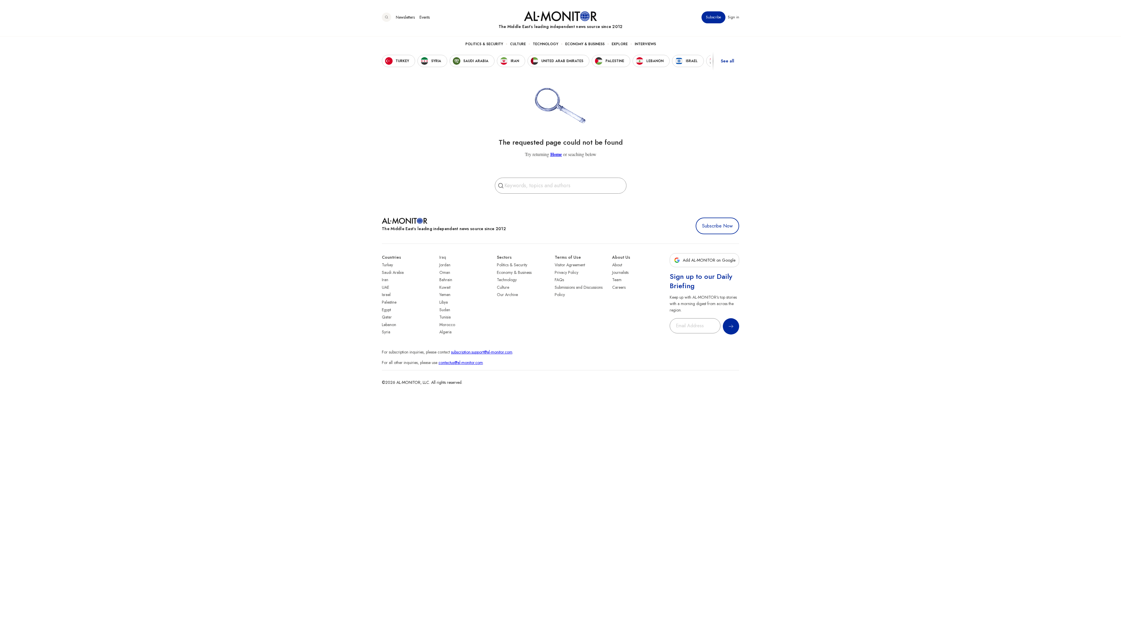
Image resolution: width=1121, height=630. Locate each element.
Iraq (442, 257)
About (617, 265)
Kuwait (444, 287)
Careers (619, 287)
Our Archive (507, 295)
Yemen (444, 295)
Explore (620, 44)
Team (617, 280)
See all (727, 61)
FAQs (559, 280)
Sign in (733, 17)
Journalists (620, 272)
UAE (385, 287)
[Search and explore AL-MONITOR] (386, 17)
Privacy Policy (566, 272)
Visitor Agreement (570, 265)
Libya (443, 302)
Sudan (444, 310)
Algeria (445, 332)
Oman (444, 272)
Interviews (645, 44)
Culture (518, 44)
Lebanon (389, 325)
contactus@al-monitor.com (460, 362)
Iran (385, 280)
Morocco (447, 325)
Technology (545, 44)
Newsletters (405, 17)
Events (424, 17)
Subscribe (713, 17)
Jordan (444, 265)
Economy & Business (585, 44)
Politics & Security (484, 44)
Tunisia (445, 317)
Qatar (387, 317)
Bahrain (445, 280)
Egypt (386, 310)
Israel (386, 295)
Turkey (387, 265)
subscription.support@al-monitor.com (481, 352)
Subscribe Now (717, 226)
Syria (386, 332)
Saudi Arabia (393, 272)
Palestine (389, 302)
